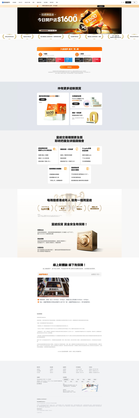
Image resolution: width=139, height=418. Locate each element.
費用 (33, 2)
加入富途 (38, 372)
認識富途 (38, 369)
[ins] (37, 383)
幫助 (57, 2)
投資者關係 (39, 370)
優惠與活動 (39, 2)
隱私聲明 (64, 372)
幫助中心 (51, 370)
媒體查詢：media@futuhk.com (94, 372)
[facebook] (39, 383)
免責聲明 (64, 369)
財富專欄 (45, 2)
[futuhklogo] (6, 2)
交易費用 (51, 369)
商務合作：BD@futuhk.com (93, 370)
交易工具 (51, 372)
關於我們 (51, 2)
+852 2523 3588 (79, 369)
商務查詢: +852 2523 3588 (93, 369)
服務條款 (64, 370)
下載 (134, 2)
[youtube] (40, 383)
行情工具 (20, 2)
